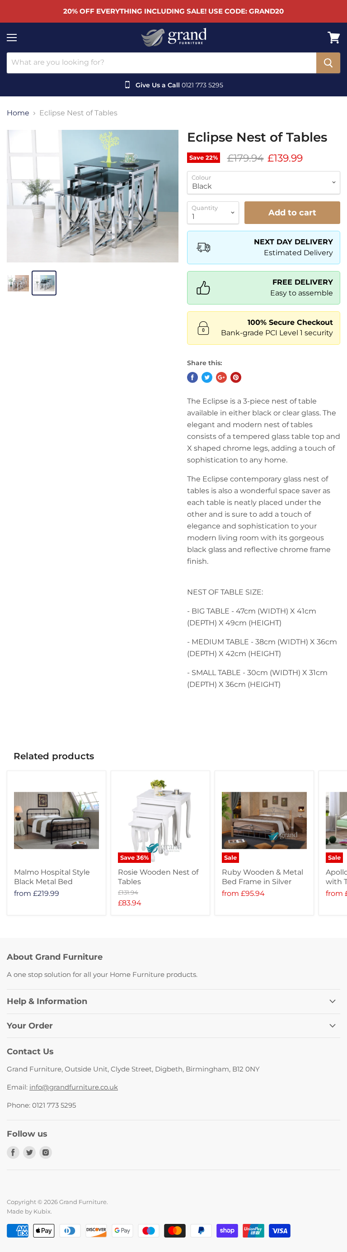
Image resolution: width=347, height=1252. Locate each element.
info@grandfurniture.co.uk (73, 1087)
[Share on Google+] (221, 377)
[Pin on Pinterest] (235, 377)
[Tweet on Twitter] (207, 377)
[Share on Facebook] (192, 377)
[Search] (328, 62)
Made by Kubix (29, 1211)
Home (18, 113)
